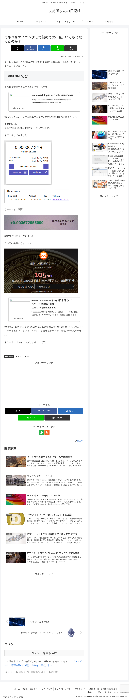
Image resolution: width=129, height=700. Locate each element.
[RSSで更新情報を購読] (47, 432)
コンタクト (34, 689)
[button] (70, 48)
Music (116, 692)
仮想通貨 (10, 356)
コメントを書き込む (44, 653)
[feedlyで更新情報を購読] (41, 432)
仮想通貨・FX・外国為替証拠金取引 (102, 689)
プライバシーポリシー (63, 689)
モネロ (20, 356)
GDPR (24, 689)
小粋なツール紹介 (95, 692)
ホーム (17, 689)
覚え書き (107, 692)
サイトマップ (47, 689)
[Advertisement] (44, 382)
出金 (27, 356)
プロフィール (80, 689)
